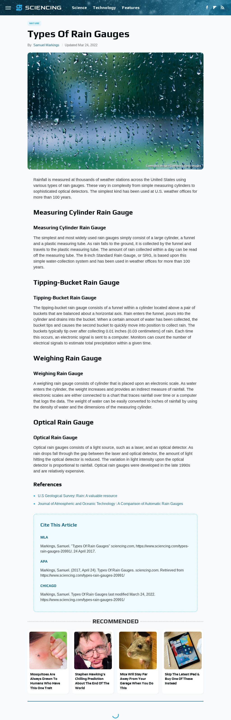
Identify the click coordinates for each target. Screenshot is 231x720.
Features (130, 7)
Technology (104, 7)
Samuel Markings (46, 45)
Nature (34, 23)
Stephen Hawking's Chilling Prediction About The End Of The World (92, 681)
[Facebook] (207, 7)
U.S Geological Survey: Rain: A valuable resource (77, 496)
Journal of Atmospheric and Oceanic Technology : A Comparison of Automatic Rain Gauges (110, 504)
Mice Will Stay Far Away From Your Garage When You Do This (136, 681)
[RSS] (222, 7)
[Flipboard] (215, 7)
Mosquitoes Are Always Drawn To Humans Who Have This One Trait (45, 681)
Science (79, 7)
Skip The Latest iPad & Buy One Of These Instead (182, 678)
